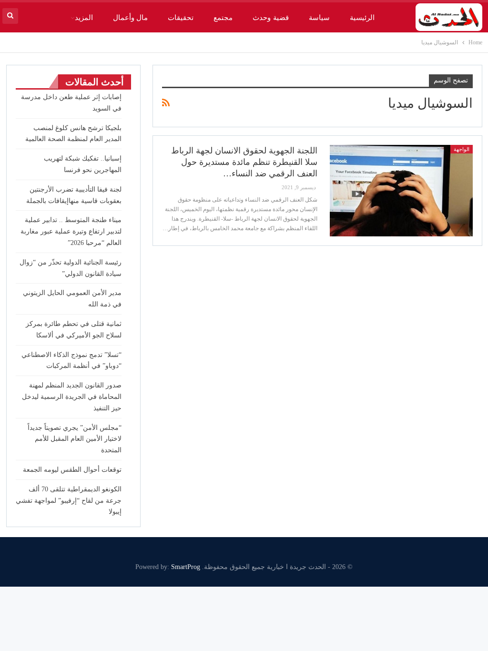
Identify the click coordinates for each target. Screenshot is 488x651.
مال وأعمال (130, 17)
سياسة (319, 17)
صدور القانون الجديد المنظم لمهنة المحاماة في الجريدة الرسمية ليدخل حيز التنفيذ (72, 397)
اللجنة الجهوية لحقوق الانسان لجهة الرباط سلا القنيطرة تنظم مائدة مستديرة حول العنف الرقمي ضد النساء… (244, 162)
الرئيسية (362, 17)
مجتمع (223, 17)
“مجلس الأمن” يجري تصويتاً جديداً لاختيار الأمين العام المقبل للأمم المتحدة (75, 439)
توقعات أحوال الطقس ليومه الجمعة (72, 469)
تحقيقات (180, 17)
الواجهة (461, 149)
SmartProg (185, 566)
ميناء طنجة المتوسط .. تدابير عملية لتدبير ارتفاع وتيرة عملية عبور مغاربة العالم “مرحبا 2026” (71, 231)
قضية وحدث (270, 17)
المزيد (84, 17)
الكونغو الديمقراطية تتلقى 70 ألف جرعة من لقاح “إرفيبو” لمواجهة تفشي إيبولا (69, 501)
